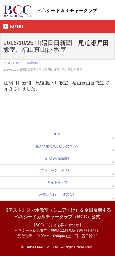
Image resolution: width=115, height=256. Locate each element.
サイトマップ (57, 182)
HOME (7, 62)
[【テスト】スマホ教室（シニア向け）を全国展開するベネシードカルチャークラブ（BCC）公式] (57, 10)
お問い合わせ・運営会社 (57, 194)
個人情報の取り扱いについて (57, 146)
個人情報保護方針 (57, 158)
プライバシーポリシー (57, 170)
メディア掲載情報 (27, 62)
